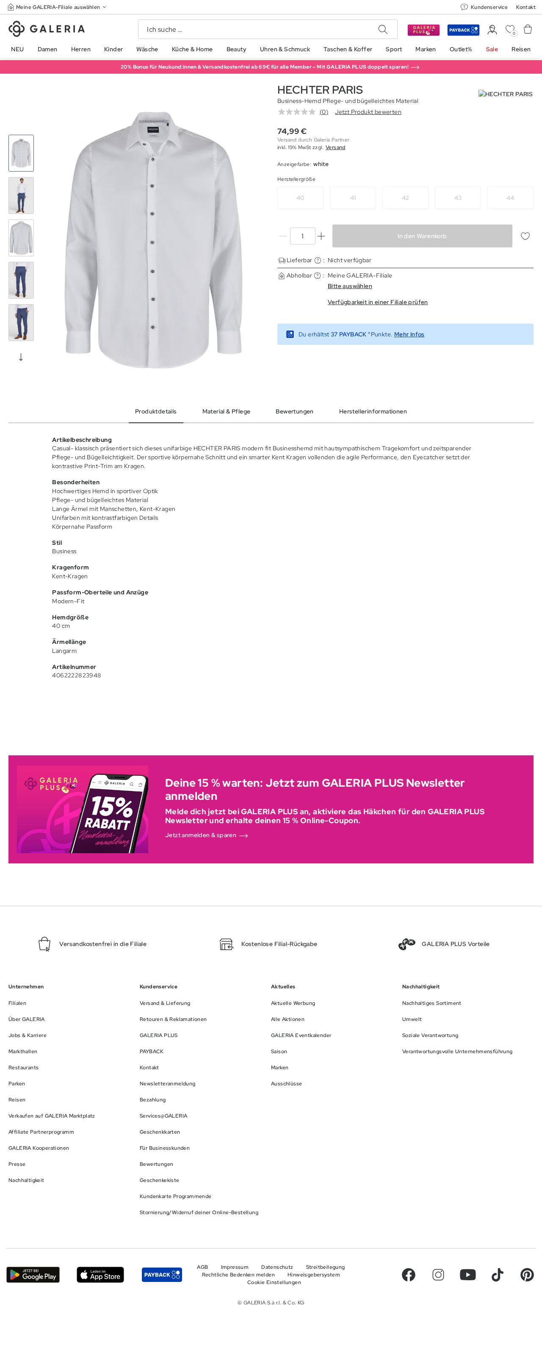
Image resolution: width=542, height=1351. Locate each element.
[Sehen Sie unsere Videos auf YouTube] (467, 1274)
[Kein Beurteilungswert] (299, 112)
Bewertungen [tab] (294, 411)
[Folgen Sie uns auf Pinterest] (527, 1274)
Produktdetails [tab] (156, 411)
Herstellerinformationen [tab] (373, 411)
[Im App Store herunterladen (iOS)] (100, 1274)
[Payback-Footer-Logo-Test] (162, 1274)
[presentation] (21, 356)
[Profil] (492, 30)
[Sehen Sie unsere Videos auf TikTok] (497, 1274)
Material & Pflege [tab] (226, 411)
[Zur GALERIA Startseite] (46, 30)
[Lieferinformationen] (317, 260)
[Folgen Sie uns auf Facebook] (408, 1274)
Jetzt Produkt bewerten (368, 112)
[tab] (153, 240)
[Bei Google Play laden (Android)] (33, 1274)
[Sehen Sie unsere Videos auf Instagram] (438, 1274)
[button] (57, 7)
